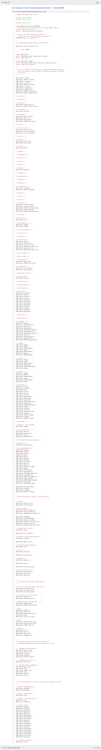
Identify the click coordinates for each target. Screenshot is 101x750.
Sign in (97, 2)
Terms (18, 747)
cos (13, 8)
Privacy (14, 747)
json (98, 747)
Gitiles (9, 747)
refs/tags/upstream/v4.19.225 (40, 8)
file (44, 11)
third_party (19, 8)
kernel (27, 8)
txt (94, 747)
